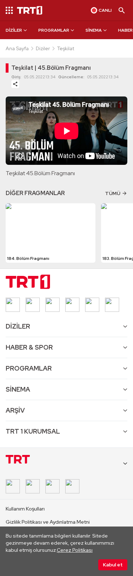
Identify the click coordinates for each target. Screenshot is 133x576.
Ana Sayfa (17, 48)
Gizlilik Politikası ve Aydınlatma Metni (48, 522)
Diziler (43, 48)
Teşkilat (65, 48)
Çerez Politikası (75, 550)
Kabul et (113, 564)
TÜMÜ (112, 193)
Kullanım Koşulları (25, 509)
